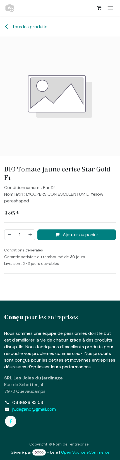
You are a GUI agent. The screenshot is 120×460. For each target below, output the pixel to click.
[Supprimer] (9, 235)
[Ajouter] (30, 235)
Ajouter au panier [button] (80, 235)
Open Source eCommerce (85, 452)
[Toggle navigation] (110, 8)
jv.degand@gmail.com (34, 409)
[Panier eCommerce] (99, 7)
